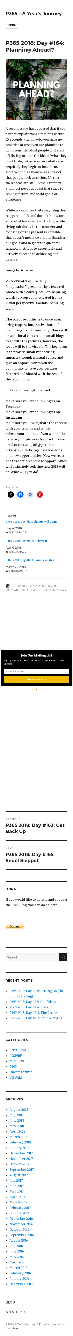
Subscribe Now (36, 679)
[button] (36, 655)
